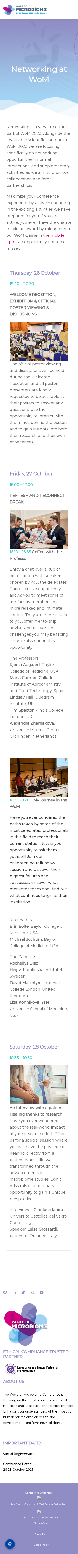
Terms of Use (41, 1523)
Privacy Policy (41, 1534)
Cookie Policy (41, 1544)
